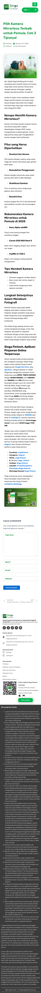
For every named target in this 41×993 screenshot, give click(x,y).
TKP (25, 10)
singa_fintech (23, 460)
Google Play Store (22, 367)
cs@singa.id (15, 418)
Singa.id (7, 444)
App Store (8, 370)
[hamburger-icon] (34, 4)
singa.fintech (20, 458)
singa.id (21, 455)
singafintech (23, 452)
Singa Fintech (22, 463)
